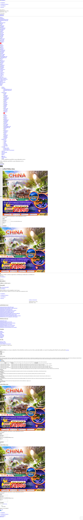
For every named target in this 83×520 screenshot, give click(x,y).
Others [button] (1, 379)
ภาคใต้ (4, 142)
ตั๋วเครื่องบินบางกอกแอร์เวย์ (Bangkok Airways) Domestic (8, 327)
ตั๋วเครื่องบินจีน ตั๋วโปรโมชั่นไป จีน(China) (6, 309)
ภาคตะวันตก (5, 144)
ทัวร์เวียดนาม (2, 332)
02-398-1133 (2, 14)
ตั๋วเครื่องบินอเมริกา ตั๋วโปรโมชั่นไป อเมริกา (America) (8, 310)
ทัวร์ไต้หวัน (1, 334)
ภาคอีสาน (1, 73)
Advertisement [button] (2, 376)
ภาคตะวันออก (2, 72)
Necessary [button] (1, 359)
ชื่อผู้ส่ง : (4, 218)
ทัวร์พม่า (1, 331)
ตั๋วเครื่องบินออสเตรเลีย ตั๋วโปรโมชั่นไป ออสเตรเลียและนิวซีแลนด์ (10, 313)
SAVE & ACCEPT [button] (2, 381)
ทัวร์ (0, 21)
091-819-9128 (2, 15)
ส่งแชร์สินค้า (2, 502)
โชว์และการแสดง (2, 341)
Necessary (2, 360)
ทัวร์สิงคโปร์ (2, 336)
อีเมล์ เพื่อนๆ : (2, 435)
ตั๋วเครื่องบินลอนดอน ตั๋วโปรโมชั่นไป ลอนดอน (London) (8, 314)
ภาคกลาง (1, 71)
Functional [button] (1, 369)
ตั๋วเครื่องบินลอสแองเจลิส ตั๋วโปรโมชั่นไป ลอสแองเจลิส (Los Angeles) (10, 315)
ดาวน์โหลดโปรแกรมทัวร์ (5, 287)
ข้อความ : (4, 222)
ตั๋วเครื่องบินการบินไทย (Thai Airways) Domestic (7, 326)
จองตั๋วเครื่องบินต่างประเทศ (4, 19)
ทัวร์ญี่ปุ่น (1, 337)
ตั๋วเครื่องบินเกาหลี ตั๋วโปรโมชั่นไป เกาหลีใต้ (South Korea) (8, 308)
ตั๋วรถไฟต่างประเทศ (3, 342)
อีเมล (1, 196)
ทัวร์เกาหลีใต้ (2, 335)
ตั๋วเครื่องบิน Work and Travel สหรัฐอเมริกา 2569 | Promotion (8, 316)
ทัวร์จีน (1, 333)
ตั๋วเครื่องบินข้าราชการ (3, 320)
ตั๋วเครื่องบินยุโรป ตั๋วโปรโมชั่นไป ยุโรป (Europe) (7, 311)
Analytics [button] (1, 374)
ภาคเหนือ (1, 70)
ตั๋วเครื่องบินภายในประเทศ (4, 20)
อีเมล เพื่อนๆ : (5, 220)
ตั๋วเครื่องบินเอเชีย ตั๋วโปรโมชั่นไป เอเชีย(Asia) (7, 312)
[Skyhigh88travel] (2, 0)
